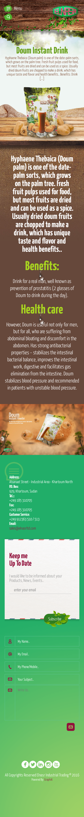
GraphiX (48, 779)
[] (34, 765)
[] (50, 765)
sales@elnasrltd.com (22, 528)
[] (26, 765)
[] (42, 765)
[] (57, 765)
